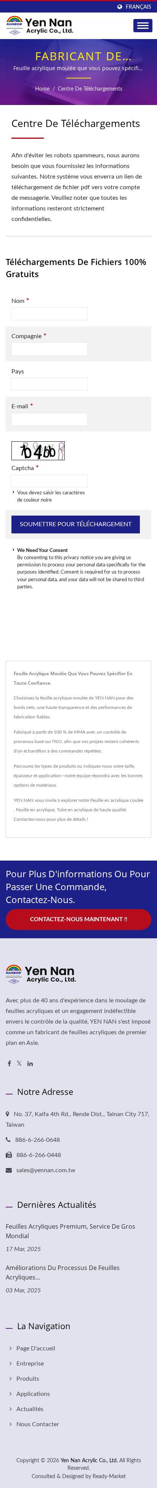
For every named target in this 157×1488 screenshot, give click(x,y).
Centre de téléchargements (90, 89)
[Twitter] (19, 1064)
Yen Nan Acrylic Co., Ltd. (89, 1460)
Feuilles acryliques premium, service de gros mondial (70, 1231)
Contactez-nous (29, 819)
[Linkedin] (30, 1064)
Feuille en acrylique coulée (116, 800)
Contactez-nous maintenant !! (78, 919)
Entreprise (30, 1364)
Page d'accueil (35, 1348)
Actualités (29, 1409)
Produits (27, 1379)
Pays (17, 371)
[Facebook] (9, 1064)
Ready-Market (109, 1476)
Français (138, 7)
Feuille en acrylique (35, 810)
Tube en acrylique (74, 810)
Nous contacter (37, 1424)
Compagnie (28, 336)
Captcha (25, 468)
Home (42, 89)
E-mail (22, 406)
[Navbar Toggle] (142, 25)
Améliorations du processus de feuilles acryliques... (63, 1272)
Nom (20, 301)
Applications (33, 1394)
